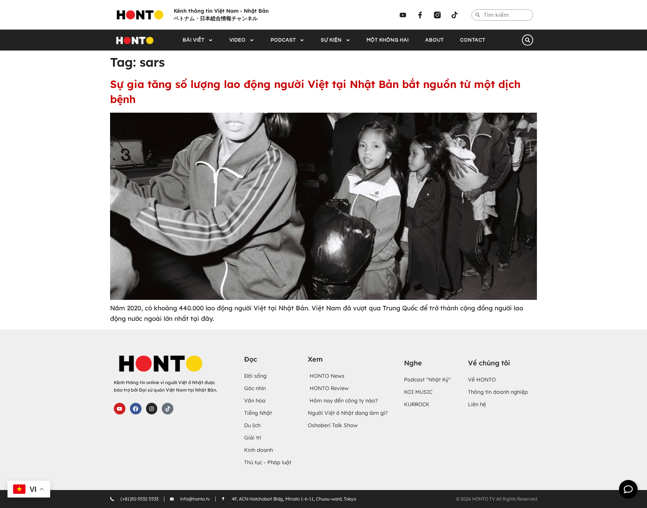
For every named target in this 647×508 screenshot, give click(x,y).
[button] (527, 40)
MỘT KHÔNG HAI (388, 40)
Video (238, 40)
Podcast (283, 40)
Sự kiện (331, 40)
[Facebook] (136, 408)
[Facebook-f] (420, 15)
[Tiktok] (454, 15)
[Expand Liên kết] (628, 489)
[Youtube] (403, 15)
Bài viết (193, 40)
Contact (472, 40)
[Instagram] (152, 408)
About (434, 40)
